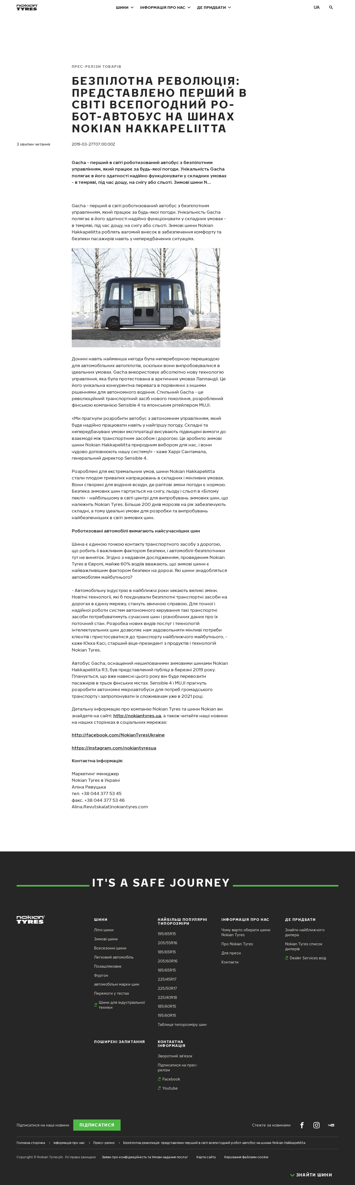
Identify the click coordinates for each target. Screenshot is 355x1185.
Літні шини (104, 930)
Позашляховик (108, 966)
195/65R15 (167, 934)
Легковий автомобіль (114, 957)
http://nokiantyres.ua (137, 715)
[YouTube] (331, 1125)
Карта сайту (206, 1157)
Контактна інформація (172, 1043)
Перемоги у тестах (111, 993)
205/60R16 (168, 961)
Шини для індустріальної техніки (122, 1005)
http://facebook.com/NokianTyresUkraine (118, 735)
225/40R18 (167, 997)
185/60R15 (167, 1006)
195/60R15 (167, 1015)
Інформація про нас (162, 7)
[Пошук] (331, 7)
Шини (122, 7)
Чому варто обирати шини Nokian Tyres (245, 932)
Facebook (171, 1079)
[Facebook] (302, 1125)
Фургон (101, 975)
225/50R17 (167, 988)
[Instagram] (316, 1125)
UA (317, 7)
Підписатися (97, 1125)
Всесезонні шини (110, 948)
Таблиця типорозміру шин (182, 1024)
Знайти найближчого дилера (305, 932)
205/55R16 (167, 943)
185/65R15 (167, 952)
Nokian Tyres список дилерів (304, 946)
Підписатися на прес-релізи (178, 1067)
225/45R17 (167, 979)
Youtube (170, 1088)
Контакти (230, 962)
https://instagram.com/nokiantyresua (114, 748)
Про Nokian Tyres (237, 944)
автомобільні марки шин (116, 984)
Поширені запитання (119, 1041)
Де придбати (211, 7)
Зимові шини (106, 939)
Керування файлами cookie (246, 1157)
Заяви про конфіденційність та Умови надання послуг (145, 1157)
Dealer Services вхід (308, 958)
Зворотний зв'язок (175, 1056)
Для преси (231, 953)
